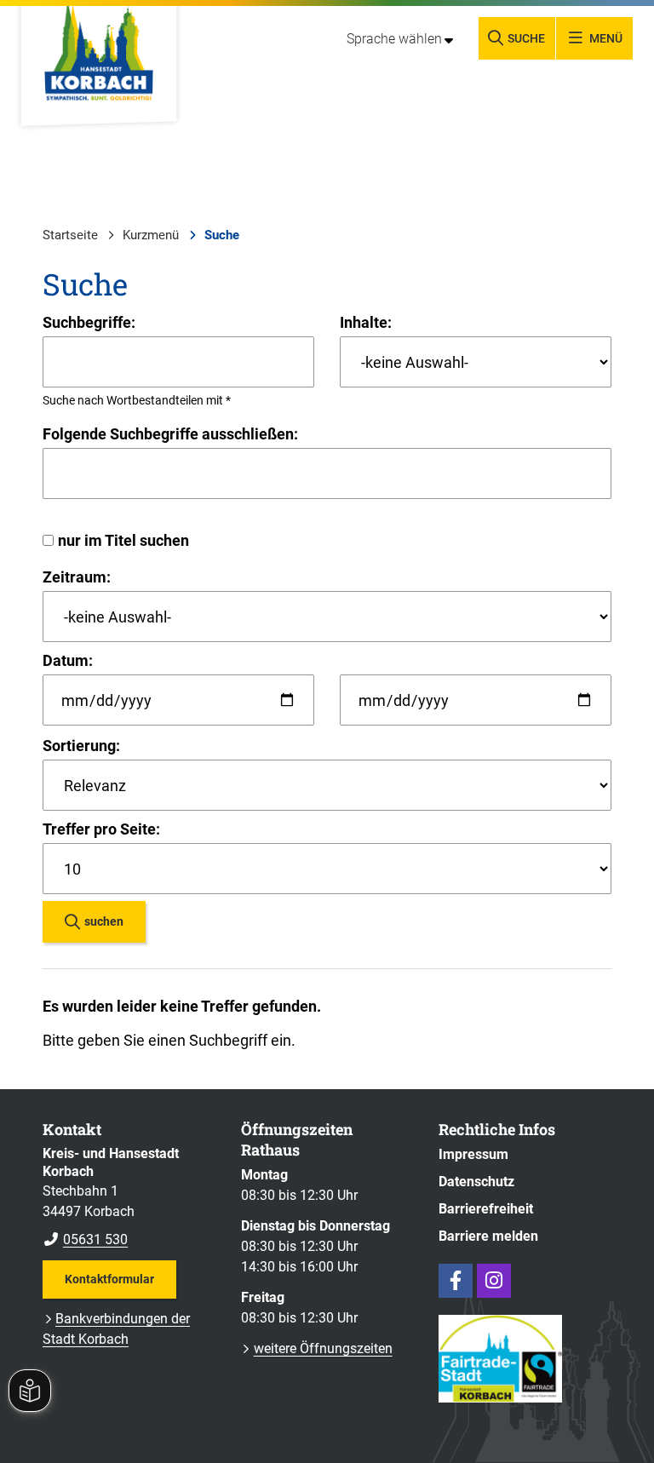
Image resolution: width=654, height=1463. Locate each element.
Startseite (70, 235)
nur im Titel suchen (123, 540)
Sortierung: (81, 745)
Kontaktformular (109, 1279)
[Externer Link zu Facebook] (456, 1281)
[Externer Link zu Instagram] (494, 1281)
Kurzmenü (151, 235)
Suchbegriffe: (89, 322)
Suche (221, 235)
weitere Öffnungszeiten (323, 1348)
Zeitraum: (77, 577)
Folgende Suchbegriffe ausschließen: (170, 434)
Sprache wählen (394, 39)
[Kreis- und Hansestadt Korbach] (129, 1197)
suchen (103, 921)
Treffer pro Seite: (101, 829)
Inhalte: (366, 322)
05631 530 (85, 1239)
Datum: (68, 660)
